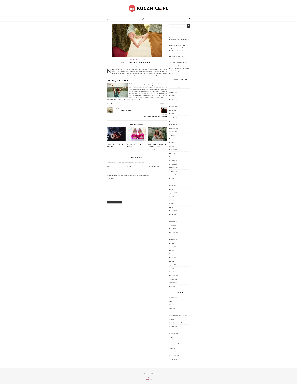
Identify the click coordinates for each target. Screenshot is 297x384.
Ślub (170, 330)
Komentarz (110, 178)
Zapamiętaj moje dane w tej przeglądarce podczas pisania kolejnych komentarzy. (128, 175)
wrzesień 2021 (173, 236)
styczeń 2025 (173, 160)
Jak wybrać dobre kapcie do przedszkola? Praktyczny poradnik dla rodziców (179, 39)
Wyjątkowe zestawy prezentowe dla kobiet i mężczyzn (115, 144)
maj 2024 (171, 178)
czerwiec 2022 (173, 203)
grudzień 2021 (173, 225)
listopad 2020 (173, 272)
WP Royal (153, 373)
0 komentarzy (163, 103)
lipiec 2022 (172, 200)
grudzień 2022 (173, 196)
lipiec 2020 (172, 286)
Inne (170, 301)
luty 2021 (171, 261)
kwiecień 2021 (173, 254)
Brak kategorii (173, 297)
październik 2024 (173, 167)
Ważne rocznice (173, 333)
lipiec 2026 (172, 95)
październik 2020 (173, 275)
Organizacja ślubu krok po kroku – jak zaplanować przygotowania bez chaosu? (179, 71)
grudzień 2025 (173, 121)
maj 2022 (171, 207)
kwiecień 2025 (173, 149)
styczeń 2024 (173, 193)
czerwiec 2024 (173, 175)
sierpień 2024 (173, 171)
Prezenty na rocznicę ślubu (137, 19)
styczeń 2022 (173, 221)
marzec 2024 (172, 185)
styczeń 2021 (173, 264)
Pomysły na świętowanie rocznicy (178, 315)
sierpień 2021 (173, 239)
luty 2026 (171, 113)
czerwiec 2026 (173, 99)
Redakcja (112, 103)
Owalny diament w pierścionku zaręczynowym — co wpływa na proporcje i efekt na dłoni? (177, 48)
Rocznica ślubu (173, 326)
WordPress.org (173, 359)
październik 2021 (173, 232)
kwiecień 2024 (173, 182)
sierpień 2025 (173, 135)
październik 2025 (173, 128)
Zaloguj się (172, 348)
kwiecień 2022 (173, 211)
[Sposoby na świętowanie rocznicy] (164, 110)
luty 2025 (171, 157)
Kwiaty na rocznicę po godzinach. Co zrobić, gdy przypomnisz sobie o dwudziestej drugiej (178, 62)
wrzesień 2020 (173, 279)
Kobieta (171, 304)
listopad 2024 (173, 164)
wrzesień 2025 (173, 131)
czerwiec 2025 (173, 142)
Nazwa (109, 166)
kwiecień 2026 (173, 106)
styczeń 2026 (173, 117)
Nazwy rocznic (155, 19)
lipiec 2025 (172, 139)
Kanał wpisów (173, 352)
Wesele (171, 337)
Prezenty (171, 319)
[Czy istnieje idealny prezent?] (110, 110)
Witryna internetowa (153, 166)
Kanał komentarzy (174, 355)
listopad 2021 (173, 229)
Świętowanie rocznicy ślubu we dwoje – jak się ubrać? (135, 144)
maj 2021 (171, 250)
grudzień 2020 (173, 268)
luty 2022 (171, 218)
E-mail (129, 166)
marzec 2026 (172, 110)
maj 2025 (171, 146)
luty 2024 (171, 189)
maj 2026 (171, 103)
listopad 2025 (173, 124)
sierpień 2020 (173, 282)
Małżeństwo (172, 308)
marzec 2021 (172, 257)
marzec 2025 (172, 153)
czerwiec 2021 (173, 246)
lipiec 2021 (172, 243)
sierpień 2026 (173, 92)
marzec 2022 (172, 214)
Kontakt (166, 19)
